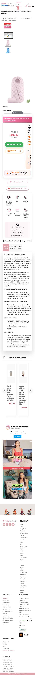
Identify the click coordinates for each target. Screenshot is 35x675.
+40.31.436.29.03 (16, 230)
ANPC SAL (22, 625)
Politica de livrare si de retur (25, 611)
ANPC (20, 623)
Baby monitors (7, 607)
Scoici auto (6, 604)
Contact (5, 644)
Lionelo (22, 540)
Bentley (22, 568)
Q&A (4, 646)
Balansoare (6, 616)
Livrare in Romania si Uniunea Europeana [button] (9, 203)
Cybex (22, 524)
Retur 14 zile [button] (9, 214)
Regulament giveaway (9, 650)
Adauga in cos (16, 144)
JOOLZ (22, 592)
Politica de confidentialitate (23, 601)
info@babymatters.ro (17, 235)
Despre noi (6, 642)
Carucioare (6, 600)
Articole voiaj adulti (8, 620)
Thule (21, 553)
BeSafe (22, 583)
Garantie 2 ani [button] (25, 202)
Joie (21, 544)
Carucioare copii (11, 18)
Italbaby (22, 588)
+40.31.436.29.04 (17, 233)
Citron (22, 590)
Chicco (22, 565)
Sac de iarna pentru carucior (8, 20)
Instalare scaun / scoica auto (26, 216)
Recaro (22, 548)
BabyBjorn (23, 574)
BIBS (21, 555)
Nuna (21, 542)
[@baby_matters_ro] (8, 427)
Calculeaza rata (11, 151)
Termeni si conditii (24, 598)
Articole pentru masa (8, 611)
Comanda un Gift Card (19, 188)
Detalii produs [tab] (6, 247)
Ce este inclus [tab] (19, 247)
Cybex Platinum (24, 533)
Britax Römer (23, 546)
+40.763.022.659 (7, 662)
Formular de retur (23, 614)
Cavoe (22, 535)
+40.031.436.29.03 (8, 666)
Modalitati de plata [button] (17, 214)
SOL (20, 627)
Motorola (22, 579)
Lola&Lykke (23, 557)
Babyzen (22, 531)
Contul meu (6, 648)
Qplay (21, 570)
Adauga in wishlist (19, 182)
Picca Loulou (23, 585)
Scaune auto (6, 602)
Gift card (5, 598)
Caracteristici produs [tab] (12, 247)
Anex (21, 551)
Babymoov (23, 581)
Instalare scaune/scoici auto (25, 620)
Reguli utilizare (27, 241)
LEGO (22, 526)
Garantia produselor (24, 616)
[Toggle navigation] (33, 6)
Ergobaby (22, 577)
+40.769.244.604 (7, 660)
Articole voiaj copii (8, 618)
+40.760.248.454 (16, 227)
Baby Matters (24, 528)
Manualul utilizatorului (12, 241)
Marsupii (5, 613)
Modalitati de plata (24, 608)
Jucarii (4, 625)
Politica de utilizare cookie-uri (24, 605)
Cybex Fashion (24, 537)
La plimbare (6, 622)
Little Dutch (23, 572)
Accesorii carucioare (24, 18)
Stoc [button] (17, 201)
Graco (22, 560)
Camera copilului (7, 609)
